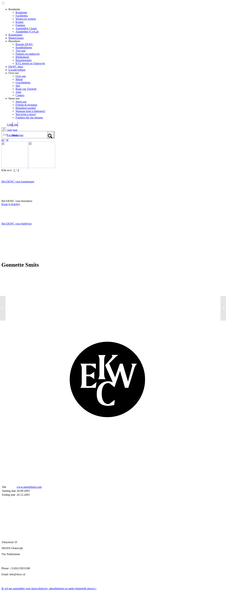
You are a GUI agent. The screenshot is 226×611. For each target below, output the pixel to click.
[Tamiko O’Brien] (2, 308)
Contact (20, 95)
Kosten (19, 22)
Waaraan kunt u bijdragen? (30, 111)
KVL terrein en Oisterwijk (30, 63)
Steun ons (21, 101)
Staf (18, 85)
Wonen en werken (26, 18)
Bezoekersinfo (24, 60)
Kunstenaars (15, 34)
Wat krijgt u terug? (26, 114)
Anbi (18, 92)
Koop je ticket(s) (10, 204)
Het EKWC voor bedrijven (16, 223)
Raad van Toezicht (26, 88)
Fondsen (20, 25)
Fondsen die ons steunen (29, 117)
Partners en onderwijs (28, 53)
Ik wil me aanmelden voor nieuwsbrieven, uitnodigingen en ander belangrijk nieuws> (49, 588)
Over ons (21, 76)
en (2, 139)
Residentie (21, 12)
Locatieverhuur (16, 69)
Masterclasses (16, 37)
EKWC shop (15, 66)
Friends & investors (26, 104)
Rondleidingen (24, 47)
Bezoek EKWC (24, 44)
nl (7, 139)
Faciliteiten (22, 15)
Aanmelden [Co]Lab (27, 31)
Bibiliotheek (22, 57)
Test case (21, 50)
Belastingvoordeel (26, 107)
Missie (19, 79)
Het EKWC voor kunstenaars (17, 181)
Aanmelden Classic (26, 28)
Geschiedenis (23, 82)
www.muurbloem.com (29, 486)
